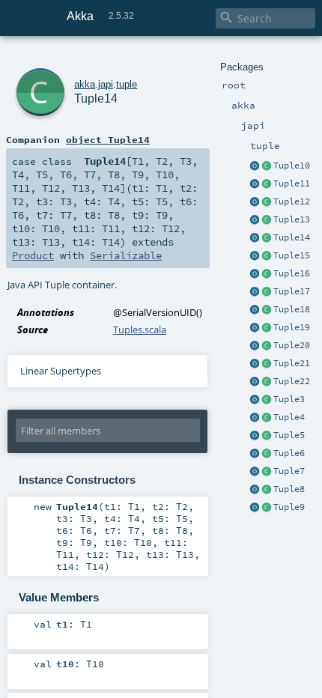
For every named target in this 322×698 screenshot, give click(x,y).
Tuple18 (291, 309)
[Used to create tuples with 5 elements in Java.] (255, 436)
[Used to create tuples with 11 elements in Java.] (255, 184)
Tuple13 (291, 219)
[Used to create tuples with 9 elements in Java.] (255, 508)
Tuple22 (291, 381)
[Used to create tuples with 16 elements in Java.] (255, 274)
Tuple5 (289, 435)
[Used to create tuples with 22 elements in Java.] (255, 382)
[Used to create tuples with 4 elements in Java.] (255, 418)
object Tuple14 (108, 139)
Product (33, 255)
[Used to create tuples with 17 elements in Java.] (255, 292)
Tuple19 (291, 327)
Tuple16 (291, 273)
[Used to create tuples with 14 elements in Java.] (255, 238)
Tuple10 (291, 165)
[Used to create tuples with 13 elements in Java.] (255, 220)
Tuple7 (289, 471)
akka (84, 84)
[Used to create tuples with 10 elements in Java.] (255, 166)
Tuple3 (289, 399)
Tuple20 (291, 345)
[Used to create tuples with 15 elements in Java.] (255, 256)
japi (105, 84)
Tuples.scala (139, 329)
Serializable (126, 255)
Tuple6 (289, 453)
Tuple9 (289, 507)
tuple (126, 84)
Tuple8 (289, 489)
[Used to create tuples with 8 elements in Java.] (255, 490)
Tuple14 (291, 237)
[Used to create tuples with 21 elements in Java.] (255, 364)
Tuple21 (291, 363)
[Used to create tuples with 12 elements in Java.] (255, 202)
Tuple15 (291, 255)
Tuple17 (291, 291)
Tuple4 (289, 417)
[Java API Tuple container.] (267, 166)
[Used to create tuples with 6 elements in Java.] (255, 454)
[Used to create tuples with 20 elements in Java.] (255, 346)
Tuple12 (291, 201)
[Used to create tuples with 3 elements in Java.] (255, 400)
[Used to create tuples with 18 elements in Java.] (255, 310)
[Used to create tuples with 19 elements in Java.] (255, 328)
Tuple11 (291, 183)
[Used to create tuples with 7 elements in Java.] (255, 472)
